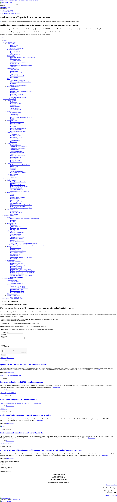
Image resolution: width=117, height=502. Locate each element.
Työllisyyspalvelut (12, 280)
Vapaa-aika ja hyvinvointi (10, 215)
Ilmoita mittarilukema (16, 137)
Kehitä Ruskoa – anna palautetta (8, 0)
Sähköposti (4, 338)
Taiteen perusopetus (15, 226)
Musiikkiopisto (14, 211)
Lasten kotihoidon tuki (16, 188)
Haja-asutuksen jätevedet (17, 152)
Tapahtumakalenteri (23, 0)
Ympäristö (10, 143)
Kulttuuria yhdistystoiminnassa (18, 228)
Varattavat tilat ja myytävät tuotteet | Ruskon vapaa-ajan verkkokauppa (26, 245)
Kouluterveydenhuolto (16, 202)
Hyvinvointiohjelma (15, 53)
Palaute (3, 345)
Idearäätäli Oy (16, 499)
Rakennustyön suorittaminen (18, 128)
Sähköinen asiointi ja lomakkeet (18, 62)
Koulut (12, 195)
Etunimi (4, 334)
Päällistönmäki (14, 166)
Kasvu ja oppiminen (8, 178)
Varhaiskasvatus (11, 180)
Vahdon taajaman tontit (16, 171)
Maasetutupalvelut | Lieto (17, 291)
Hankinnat (13, 83)
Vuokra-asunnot (14, 108)
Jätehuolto (13, 105)
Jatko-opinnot (14, 214)
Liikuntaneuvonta (15, 235)
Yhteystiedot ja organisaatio (14, 86)
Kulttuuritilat (13, 225)
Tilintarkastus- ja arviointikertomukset (20, 82)
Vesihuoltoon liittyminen (16, 134)
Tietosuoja (13, 66)
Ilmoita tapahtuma (33, 0)
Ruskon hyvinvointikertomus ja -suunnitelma (22, 271)
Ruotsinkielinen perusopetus (18, 206)
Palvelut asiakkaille (15, 135)
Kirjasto (9, 217)
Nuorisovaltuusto (15, 96)
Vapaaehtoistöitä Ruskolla (17, 76)
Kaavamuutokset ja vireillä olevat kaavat (21, 117)
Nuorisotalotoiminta (15, 248)
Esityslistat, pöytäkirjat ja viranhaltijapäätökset (22, 57)
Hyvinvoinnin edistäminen (14, 261)
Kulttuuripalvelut (11, 223)
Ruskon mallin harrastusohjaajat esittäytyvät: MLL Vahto (25, 415)
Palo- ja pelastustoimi (12, 174)
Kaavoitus (9, 111)
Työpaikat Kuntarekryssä (17, 283)
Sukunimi (4, 336)
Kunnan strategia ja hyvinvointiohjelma (21, 269)
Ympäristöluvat (14, 149)
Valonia (12, 154)
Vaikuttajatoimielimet (16, 72)
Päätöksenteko (11, 56)
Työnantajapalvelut (12, 294)
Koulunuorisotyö (14, 249)
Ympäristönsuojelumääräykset (18, 146)
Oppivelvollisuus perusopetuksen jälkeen (21, 208)
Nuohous (12, 175)
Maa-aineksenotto (11, 159)
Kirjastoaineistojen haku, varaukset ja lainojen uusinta (24, 218)
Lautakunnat (13, 92)
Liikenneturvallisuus (15, 103)
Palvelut (12, 221)
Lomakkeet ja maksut (16, 162)
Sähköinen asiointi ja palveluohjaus (19, 191)
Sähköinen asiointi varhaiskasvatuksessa (21, 65)
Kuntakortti (13, 46)
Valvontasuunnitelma (16, 151)
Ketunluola (13, 168)
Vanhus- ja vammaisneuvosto (18, 97)
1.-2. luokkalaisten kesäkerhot (18, 251)
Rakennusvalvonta (12, 120)
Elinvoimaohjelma (15, 51)
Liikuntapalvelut (11, 231)
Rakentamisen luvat (15, 123)
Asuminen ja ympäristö (9, 99)
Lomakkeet (13, 126)
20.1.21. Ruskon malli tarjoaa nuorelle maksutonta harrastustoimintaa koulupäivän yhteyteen (41, 450)
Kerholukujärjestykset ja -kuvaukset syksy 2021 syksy (15, 403)
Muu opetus (10, 209)
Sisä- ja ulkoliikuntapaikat (17, 241)
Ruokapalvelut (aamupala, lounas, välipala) (22, 272)
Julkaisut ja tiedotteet (15, 60)
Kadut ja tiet (13, 102)
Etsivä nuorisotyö (15, 254)
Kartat (12, 119)
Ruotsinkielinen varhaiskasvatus (19, 186)
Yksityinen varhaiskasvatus (17, 185)
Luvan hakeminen (15, 160)
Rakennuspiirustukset (16, 129)
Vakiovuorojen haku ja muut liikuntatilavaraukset (23, 243)
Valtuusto (12, 88)
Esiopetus (13, 183)
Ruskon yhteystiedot (111, 485)
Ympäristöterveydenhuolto (17, 148)
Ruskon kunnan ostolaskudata (18, 85)
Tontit (8, 163)
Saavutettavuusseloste (111, 495)
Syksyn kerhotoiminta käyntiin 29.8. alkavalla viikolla (23, 364)
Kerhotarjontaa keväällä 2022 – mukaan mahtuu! (22, 382)
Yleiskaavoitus (14, 114)
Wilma (12, 194)
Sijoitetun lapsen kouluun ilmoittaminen (21, 205)
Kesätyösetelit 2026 (15, 297)
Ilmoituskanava (14, 77)
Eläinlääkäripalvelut (15, 157)
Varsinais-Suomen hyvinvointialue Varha (21, 275)
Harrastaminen (10, 372)
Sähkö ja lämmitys (15, 106)
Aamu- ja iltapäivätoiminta (17, 197)
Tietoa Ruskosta (11, 43)
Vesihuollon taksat (15, 140)
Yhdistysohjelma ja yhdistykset (18, 265)
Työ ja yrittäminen (8, 278)
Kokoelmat (13, 220)
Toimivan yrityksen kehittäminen (19, 288)
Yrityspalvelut (10, 284)
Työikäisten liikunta (15, 234)
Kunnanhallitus (14, 89)
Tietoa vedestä (14, 139)
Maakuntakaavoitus (15, 112)
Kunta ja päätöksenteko (9, 42)
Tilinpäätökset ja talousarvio (17, 80)
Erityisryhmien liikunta (16, 238)
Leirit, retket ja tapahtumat (17, 252)
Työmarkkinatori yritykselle (17, 286)
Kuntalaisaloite (14, 71)
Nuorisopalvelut (11, 246)
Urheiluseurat (14, 240)
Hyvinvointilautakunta (16, 266)
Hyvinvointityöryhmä (16, 268)
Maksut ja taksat (14, 63)
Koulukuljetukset (15, 198)
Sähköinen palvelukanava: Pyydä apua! (21, 257)
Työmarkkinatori (14, 281)
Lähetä (3, 355)
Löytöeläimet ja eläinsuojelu (17, 155)
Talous (8, 79)
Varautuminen (14, 177)
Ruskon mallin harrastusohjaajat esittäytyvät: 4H (22, 433)
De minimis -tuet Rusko (16, 289)
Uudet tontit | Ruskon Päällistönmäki (20, 165)
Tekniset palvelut (11, 100)
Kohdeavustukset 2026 (16, 263)
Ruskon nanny (11, 260)
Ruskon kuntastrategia (13, 49)
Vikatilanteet (13, 142)
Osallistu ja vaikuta (12, 68)
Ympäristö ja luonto (15, 145)
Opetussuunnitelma (15, 203)
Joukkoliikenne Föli (15, 109)
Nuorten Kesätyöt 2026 (13, 295)
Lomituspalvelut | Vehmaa (17, 292)
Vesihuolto (10, 132)
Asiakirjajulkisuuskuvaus (17, 48)
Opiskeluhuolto (14, 200)
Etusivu (5, 40)
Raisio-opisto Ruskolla (16, 212)
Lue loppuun (96, 369)
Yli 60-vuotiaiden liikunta (17, 237)
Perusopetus (10, 192)
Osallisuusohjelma (15, 54)
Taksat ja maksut (14, 125)
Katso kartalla (14, 45)
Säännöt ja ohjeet (15, 59)
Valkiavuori (13, 169)
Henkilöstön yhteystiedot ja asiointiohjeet (21, 91)
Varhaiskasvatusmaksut (16, 189)
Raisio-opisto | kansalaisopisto (18, 274)
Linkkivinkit (13, 258)
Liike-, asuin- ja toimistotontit (18, 172)
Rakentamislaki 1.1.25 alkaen (18, 131)
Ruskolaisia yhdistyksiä (16, 94)
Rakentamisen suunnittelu (17, 122)
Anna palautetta (14, 69)
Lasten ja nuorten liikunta (17, 232)
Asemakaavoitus (14, 115)
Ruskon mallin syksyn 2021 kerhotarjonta (18, 399)
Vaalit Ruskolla (14, 74)
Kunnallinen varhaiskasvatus (18, 182)
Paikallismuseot (14, 229)
